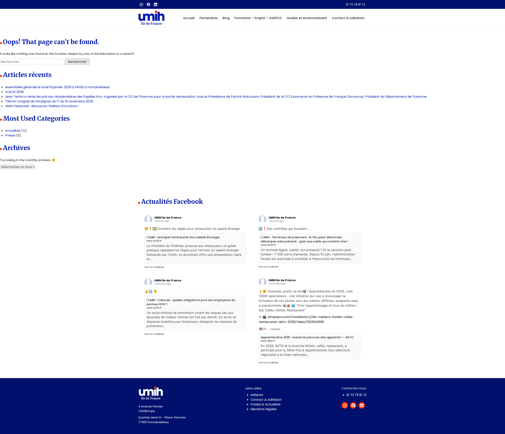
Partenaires (208, 18)
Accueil (189, 18)
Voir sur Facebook (154, 267)
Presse (10, 135)
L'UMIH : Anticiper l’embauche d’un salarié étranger (183, 237)
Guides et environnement (307, 18)
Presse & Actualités (266, 404)
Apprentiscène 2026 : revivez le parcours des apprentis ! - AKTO (307, 337)
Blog (226, 18)
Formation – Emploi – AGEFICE (258, 18)
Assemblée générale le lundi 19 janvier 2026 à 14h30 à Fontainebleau (57, 87)
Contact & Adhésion (348, 18)
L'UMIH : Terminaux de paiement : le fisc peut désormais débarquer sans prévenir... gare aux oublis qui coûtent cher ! (304, 239)
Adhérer (257, 395)
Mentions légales (264, 409)
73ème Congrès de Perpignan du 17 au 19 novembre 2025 (49, 101)
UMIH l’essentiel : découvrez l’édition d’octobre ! (42, 106)
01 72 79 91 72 (355, 4)
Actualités (13, 130)
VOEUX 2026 (14, 92)
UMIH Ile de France (167, 218)
